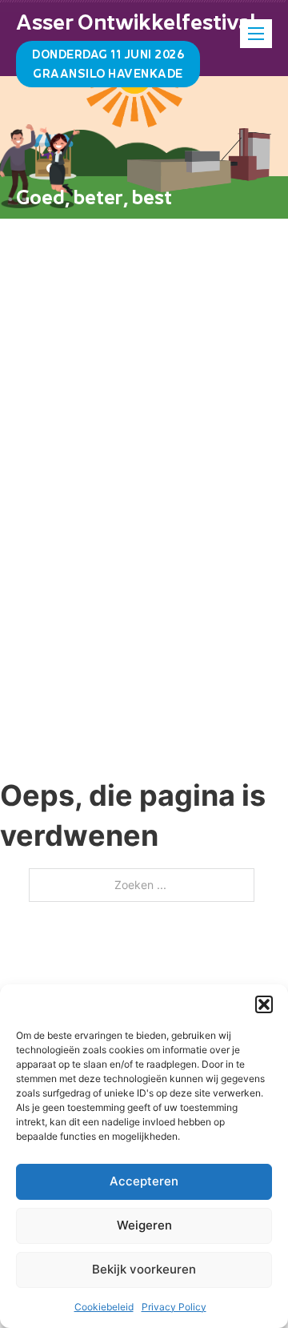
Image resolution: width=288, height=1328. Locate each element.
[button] (264, 1004)
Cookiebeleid (104, 1307)
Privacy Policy (174, 1307)
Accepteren (144, 1181)
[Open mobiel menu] (256, 33)
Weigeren (144, 1225)
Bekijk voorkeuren (144, 1269)
